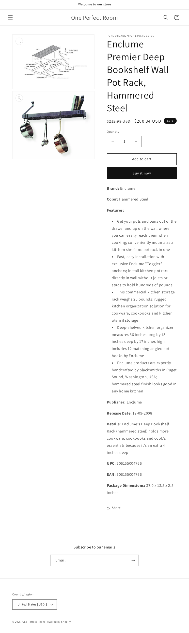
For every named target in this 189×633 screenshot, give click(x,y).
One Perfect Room (33, 621)
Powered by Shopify (58, 621)
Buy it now (141, 173)
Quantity (113, 131)
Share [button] (116, 507)
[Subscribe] (133, 560)
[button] (10, 17)
